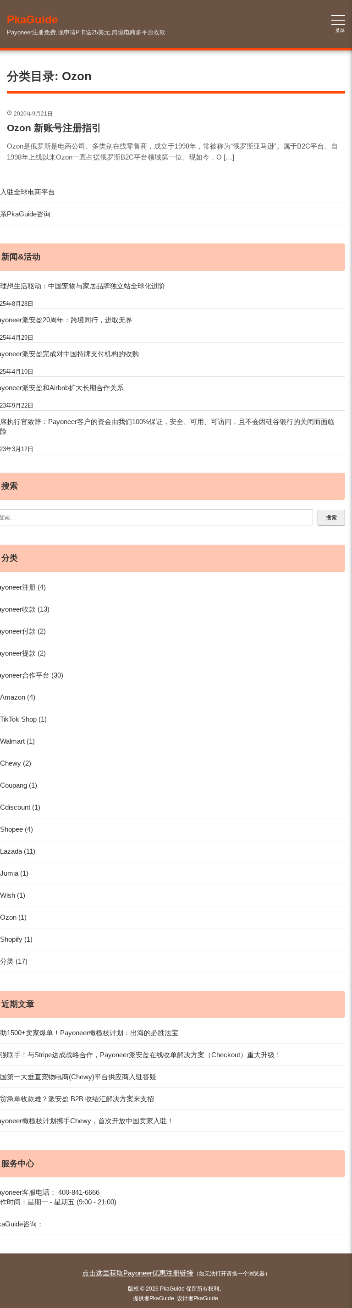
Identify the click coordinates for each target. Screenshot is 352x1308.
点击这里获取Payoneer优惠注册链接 (137, 1273)
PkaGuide (161, 1298)
